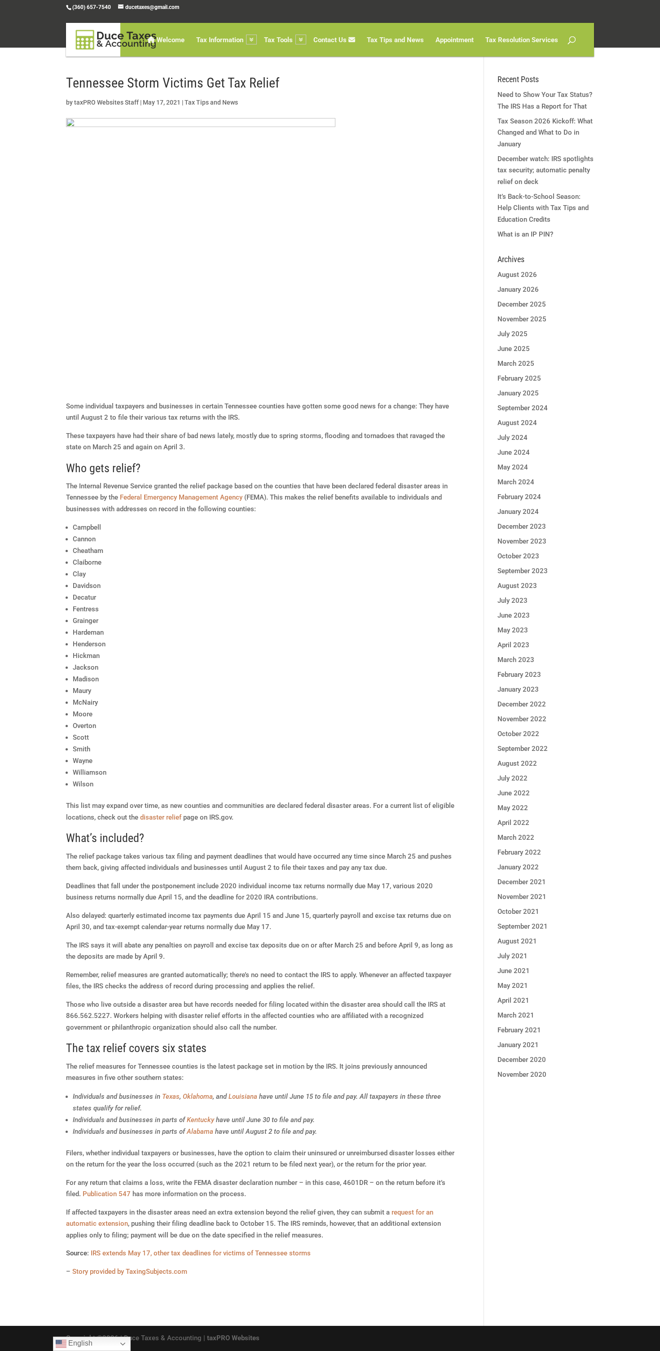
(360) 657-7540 (91, 7)
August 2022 (517, 763)
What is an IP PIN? (525, 234)
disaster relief (160, 817)
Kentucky (200, 1120)
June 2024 (513, 452)
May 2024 (512, 467)
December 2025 (521, 304)
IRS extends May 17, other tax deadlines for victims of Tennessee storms (201, 1253)
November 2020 (521, 1074)
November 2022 (521, 719)
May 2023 (512, 630)
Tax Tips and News (395, 40)
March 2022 (515, 837)
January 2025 (518, 393)
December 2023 (521, 526)
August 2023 (517, 586)
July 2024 (512, 438)
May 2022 (512, 808)
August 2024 (517, 423)
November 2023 (521, 541)
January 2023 (518, 689)
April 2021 (513, 1000)
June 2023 (513, 615)
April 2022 (513, 823)
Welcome (170, 40)
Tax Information (219, 40)
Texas (171, 1096)
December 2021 (521, 882)
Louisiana (243, 1096)
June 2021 (513, 971)
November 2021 (521, 897)
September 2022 (522, 749)
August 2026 (517, 275)
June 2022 (513, 793)
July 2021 (512, 956)
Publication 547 (107, 1194)
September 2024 (522, 408)
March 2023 (515, 660)
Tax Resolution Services (521, 40)
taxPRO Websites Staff (106, 102)
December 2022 (521, 704)
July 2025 (512, 334)
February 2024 (519, 497)
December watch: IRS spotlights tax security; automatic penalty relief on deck (545, 170)
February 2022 (519, 852)
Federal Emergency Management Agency (181, 497)
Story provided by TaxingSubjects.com (129, 1272)
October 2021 (518, 912)
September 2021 (522, 926)
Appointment (455, 40)
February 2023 (519, 675)
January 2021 (518, 1045)
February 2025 (519, 378)
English (79, 1343)
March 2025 (515, 364)
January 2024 (518, 512)
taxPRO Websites (233, 1338)
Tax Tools (278, 40)
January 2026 (518, 289)
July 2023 (512, 601)
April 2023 (513, 645)
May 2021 (512, 986)
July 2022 (512, 778)
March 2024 (515, 482)
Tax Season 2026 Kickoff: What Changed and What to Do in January (545, 132)
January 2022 (518, 867)
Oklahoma (198, 1096)
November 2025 (521, 319)
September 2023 (522, 571)
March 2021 (515, 1015)
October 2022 (518, 734)
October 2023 (518, 556)
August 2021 (517, 941)
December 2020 (521, 1060)
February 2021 (519, 1030)
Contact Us (330, 40)
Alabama (200, 1131)
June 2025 (513, 349)
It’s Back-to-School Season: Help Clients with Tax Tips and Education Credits (543, 208)
